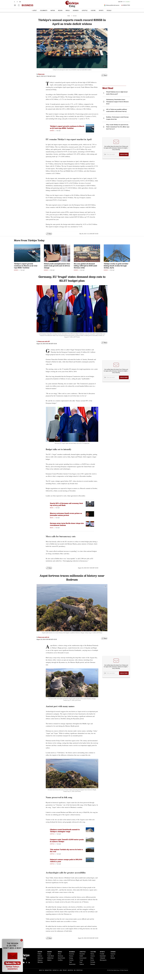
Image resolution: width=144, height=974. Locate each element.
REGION (60, 10)
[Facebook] (26, 962)
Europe (49, 953)
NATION (53, 10)
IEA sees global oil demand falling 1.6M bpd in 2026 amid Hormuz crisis (85, 266)
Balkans (49, 960)
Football (102, 953)
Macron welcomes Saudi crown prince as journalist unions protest (66, 514)
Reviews (92, 964)
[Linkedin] (29, 962)
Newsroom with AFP (44, 341)
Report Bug (79, 970)
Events (92, 960)
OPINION (113, 951)
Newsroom (41, 74)
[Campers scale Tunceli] (90, 839)
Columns (113, 953)
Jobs (60, 970)
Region (51, 507)
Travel (81, 960)
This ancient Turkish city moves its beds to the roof (66, 850)
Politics (39, 953)
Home (68, 15)
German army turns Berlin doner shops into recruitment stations (67, 524)
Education (82, 953)
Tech (70, 962)
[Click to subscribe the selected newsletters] (124, 154)
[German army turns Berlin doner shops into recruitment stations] (90, 524)
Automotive (72, 964)
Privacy (65, 970)
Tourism (71, 960)
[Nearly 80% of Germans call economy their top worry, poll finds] (90, 504)
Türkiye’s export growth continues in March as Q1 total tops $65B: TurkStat (67, 127)
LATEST (35, 10)
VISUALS (109, 10)
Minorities (40, 962)
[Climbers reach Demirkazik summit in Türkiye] (90, 829)
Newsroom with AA (43, 637)
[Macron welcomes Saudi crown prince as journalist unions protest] (90, 514)
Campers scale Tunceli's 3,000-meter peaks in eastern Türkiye (67, 840)
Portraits (92, 962)
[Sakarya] (90, 859)
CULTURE (93, 10)
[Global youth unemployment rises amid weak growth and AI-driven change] (57, 253)
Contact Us (55, 970)
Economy (71, 953)
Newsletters (48, 970)
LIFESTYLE (84, 10)
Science (82, 964)
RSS (75, 970)
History (92, 953)
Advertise (70, 970)
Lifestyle (52, 834)
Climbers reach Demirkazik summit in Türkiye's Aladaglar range (65, 830)
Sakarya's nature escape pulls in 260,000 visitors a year (66, 860)
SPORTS (101, 10)
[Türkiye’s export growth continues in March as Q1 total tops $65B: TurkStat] (90, 128)
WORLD (68, 10)
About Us (41, 970)
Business (75, 15)
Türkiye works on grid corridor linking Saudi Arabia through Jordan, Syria (116, 266)
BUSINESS (75, 10)
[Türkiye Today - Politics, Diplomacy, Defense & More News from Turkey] (72, 4)
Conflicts (60, 960)
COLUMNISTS (43, 10)
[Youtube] (23, 962)
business (27, 5)
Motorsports (103, 960)
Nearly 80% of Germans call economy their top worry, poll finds (66, 504)
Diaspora (40, 960)
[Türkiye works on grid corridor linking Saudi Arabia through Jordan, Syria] (117, 253)
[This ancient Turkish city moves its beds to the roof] (90, 849)
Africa (59, 953)
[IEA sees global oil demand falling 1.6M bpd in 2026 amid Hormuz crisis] (87, 253)
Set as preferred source (112, 5)
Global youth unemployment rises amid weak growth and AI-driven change (57, 266)
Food (81, 962)
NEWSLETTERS (126, 5)
